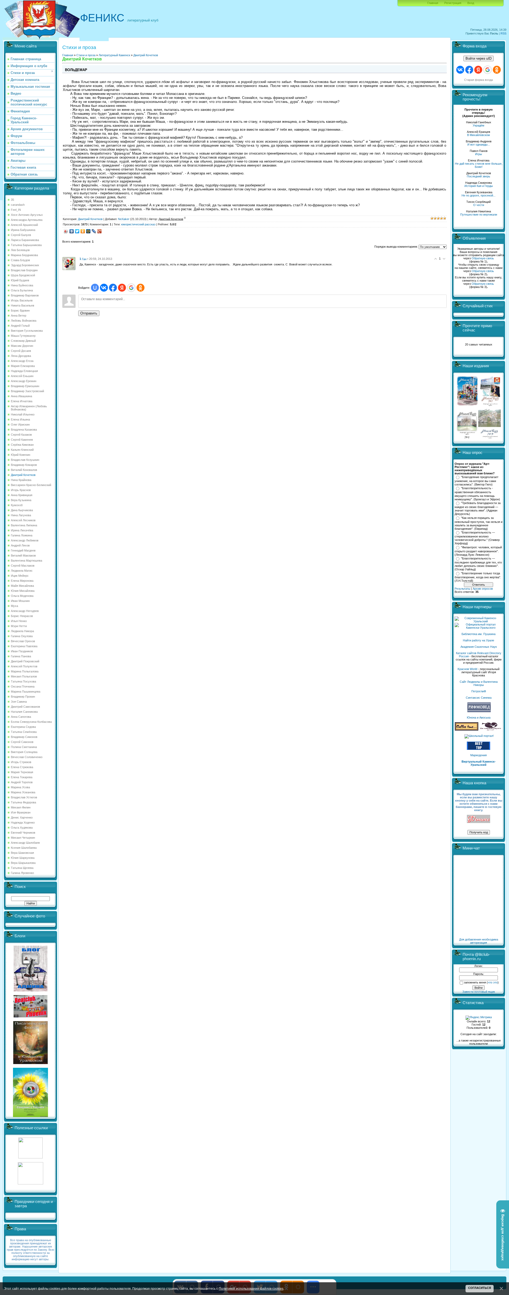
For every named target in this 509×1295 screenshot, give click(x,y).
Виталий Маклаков (23, 555)
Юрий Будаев (20, 280)
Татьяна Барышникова (26, 245)
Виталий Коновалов (24, 469)
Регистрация (452, 3)
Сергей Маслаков (22, 565)
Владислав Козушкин (25, 459)
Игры (478, 154)
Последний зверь (478, 176)
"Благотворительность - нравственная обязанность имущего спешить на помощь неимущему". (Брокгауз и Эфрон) (477, 494)
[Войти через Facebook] (113, 288)
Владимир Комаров (24, 464)
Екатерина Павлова (24, 646)
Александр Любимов (24, 540)
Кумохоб (17, 505)
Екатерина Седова (23, 726)
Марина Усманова (23, 792)
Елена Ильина (20, 419)
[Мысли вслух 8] (467, 437)
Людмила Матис (22, 570)
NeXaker (123, 218)
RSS (503, 33)
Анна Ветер (18, 315)
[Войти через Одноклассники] (140, 288)
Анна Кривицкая (21, 495)
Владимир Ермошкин (25, 386)
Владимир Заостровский (27, 391)
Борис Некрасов (22, 616)
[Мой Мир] (88, 231)
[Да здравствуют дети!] (490, 729)
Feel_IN (16, 209)
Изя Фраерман (20, 812)
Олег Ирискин (20, 424)
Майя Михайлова (22, 585)
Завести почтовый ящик (478, 991)
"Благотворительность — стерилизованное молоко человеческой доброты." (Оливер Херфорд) (477, 538)
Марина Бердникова (24, 255)
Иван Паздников (22, 651)
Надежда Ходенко (23, 822)
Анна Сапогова (21, 716)
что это (493, 982)
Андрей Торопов (22, 782)
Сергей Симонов (22, 741)
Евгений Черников (23, 832)
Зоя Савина (19, 701)
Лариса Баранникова (25, 240)
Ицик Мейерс (20, 575)
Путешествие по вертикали (478, 214)
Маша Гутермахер (23, 335)
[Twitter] (77, 231)
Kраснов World (467, 669)
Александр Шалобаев (25, 842)
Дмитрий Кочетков (23, 474)
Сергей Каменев (22, 439)
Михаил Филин (20, 807)
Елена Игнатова (21, 401)
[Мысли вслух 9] (489, 437)
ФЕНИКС (102, 18)
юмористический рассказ (138, 224)
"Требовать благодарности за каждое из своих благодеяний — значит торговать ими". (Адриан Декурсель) (478, 508)
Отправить (88, 313)
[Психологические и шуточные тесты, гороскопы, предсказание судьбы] (30, 1157)
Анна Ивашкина (21, 396)
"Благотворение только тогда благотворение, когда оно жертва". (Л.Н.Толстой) (478, 577)
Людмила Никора (22, 631)
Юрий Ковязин (20, 454)
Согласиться (479, 1287)
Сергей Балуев (21, 235)
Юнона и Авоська (478, 717)
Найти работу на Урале (478, 640)
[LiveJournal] (94, 231)
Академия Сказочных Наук (478, 646)
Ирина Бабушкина (23, 229)
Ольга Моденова (22, 595)
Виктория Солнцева (24, 752)
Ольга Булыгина (22, 290)
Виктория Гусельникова (27, 330)
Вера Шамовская (22, 852)
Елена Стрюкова (22, 767)
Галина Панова (21, 656)
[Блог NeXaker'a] (30, 990)
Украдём (478, 125)
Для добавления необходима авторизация (478, 941)
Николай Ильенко (22, 414)
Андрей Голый (20, 325)
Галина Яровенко (22, 872)
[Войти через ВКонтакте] (104, 288)
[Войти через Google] (131, 287)
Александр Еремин (23, 381)
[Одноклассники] (83, 231)
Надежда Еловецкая (24, 371)
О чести (478, 205)
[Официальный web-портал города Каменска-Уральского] (478, 627)
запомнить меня (475, 982)
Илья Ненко (19, 621)
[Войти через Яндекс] (122, 288)
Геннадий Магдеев (23, 550)
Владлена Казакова (24, 429)
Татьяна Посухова (23, 681)
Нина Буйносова (22, 285)
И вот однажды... (478, 144)
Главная (432, 3)
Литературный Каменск (114, 55)
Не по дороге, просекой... (478, 195)
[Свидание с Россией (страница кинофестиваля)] (30, 1116)
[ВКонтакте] (71, 231)
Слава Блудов (20, 260)
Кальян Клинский (22, 449)
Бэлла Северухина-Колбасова (31, 721)
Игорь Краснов (21, 490)
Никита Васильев (22, 305)
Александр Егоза (22, 360)
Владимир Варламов (25, 295)
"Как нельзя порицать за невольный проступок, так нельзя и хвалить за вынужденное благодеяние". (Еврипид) (478, 523)
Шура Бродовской (23, 275)
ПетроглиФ (478, 691)
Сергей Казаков (21, 434)
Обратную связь (483, 258)
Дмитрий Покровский (25, 661)
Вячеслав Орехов (23, 641)
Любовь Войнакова (23, 320)
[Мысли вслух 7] (490, 405)
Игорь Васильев (22, 300)
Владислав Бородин (24, 270)
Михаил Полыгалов (24, 676)
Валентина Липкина (24, 525)
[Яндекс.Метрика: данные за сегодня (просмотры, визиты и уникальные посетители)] (479, 1018)
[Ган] (69, 263)
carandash (18, 204)
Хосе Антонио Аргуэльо (27, 214)
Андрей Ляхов (20, 545)
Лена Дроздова (21, 355)
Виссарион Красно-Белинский (31, 485)
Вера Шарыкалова (23, 862)
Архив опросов (483, 588)
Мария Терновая (22, 772)
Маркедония (478, 755)
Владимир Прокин (23, 696)
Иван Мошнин (20, 600)
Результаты (462, 588)
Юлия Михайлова (22, 590)
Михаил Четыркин (23, 837)
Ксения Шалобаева (24, 847)
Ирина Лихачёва (22, 530)
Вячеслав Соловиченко (26, 757)
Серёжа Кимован (22, 444)
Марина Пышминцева (25, 691)
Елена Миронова (22, 580)
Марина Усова (20, 787)
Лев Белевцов (20, 250)
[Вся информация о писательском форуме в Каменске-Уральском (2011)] (30, 1063)
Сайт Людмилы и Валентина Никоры (479, 683)
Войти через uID (479, 58)
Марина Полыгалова (24, 671)
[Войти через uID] (95, 288)
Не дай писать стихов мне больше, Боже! (478, 165)
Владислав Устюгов (24, 797)
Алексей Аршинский (24, 224)
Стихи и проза (85, 55)
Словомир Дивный (23, 340)
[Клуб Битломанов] (30, 1016)
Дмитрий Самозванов (25, 706)
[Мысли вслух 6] (467, 405)
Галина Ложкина (21, 535)
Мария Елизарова (23, 366)
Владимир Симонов (24, 736)
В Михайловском (478, 135)
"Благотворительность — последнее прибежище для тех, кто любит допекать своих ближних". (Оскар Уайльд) (478, 564)
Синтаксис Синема (479, 697)
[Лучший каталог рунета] (478, 748)
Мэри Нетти (19, 626)
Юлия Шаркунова (22, 857)
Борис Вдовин (20, 310)
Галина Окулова (22, 636)
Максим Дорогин (22, 345)
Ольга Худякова (22, 827)
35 (12, 199)
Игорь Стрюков (21, 762)
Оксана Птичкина (22, 686)
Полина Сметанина (24, 747)
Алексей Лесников (23, 520)
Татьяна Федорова (23, 802)
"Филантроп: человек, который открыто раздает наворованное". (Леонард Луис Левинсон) (478, 551)
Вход (470, 3)
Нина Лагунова (21, 515)
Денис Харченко (22, 817)
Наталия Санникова (24, 711)
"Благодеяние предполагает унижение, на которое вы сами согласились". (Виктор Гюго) (476, 480)
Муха (14, 605)
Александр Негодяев (25, 610)
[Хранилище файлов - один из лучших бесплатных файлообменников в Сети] (30, 1183)
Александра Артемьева (26, 219)
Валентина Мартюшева (26, 560)
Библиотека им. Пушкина (478, 634)
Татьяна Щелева (22, 867)
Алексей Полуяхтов (24, 666)
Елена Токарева (21, 777)
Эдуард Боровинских (25, 265)
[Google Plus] (99, 231)
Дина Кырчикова (22, 510)
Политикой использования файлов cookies (251, 1288)
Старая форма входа (478, 79)
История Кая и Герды (478, 185)
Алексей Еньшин (22, 376)
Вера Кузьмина (21, 500)
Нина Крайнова (21, 480)
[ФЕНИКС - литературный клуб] (478, 819)
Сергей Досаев (21, 350)
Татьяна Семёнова (24, 731)
